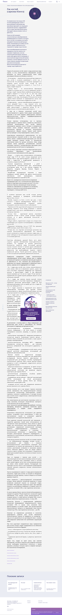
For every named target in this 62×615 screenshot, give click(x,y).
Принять (57, 612)
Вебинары (29, 600)
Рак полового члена (51, 582)
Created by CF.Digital (9, 610)
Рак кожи (23, 582)
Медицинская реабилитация (41, 1)
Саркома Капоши (37, 582)
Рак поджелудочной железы (12, 583)
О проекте (29, 602)
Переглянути (31, 318)
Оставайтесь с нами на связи (43, 602)
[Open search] (57, 1)
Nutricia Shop (40, 600)
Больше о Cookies (36, 613)
